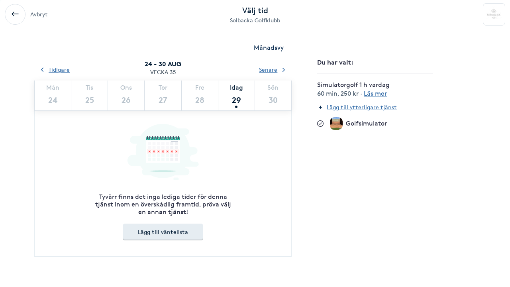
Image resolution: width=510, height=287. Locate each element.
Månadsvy (269, 47)
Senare (268, 69)
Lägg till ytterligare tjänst (362, 107)
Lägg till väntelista (163, 231)
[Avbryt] (15, 14)
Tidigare (59, 69)
